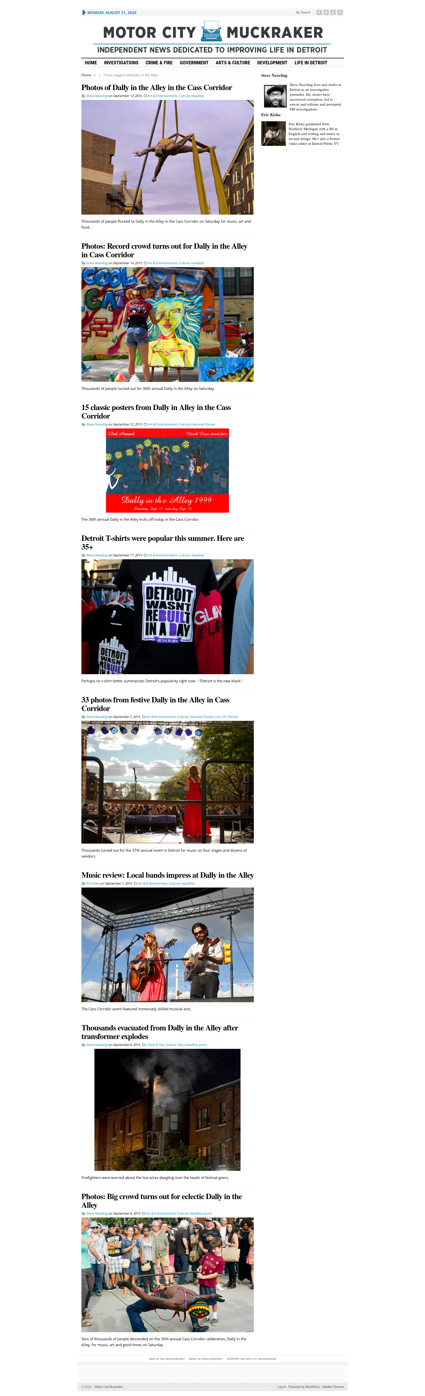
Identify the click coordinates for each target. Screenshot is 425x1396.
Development (272, 63)
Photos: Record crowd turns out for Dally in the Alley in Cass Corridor (164, 250)
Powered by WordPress (304, 1387)
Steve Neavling (274, 75)
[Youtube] (333, 12)
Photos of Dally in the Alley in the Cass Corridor (156, 87)
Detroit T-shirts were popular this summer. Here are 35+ (162, 542)
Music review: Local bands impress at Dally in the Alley (167, 874)
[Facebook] (319, 12)
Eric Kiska (271, 114)
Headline (197, 96)
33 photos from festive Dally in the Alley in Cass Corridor (155, 704)
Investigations (121, 63)
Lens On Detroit (226, 716)
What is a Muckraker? (206, 1358)
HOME (91, 63)
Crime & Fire (159, 63)
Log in (282, 1387)
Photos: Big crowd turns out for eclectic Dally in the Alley (161, 1200)
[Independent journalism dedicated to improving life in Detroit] (212, 37)
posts (203, 1044)
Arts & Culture (233, 63)
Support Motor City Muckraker (251, 1358)
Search (304, 12)
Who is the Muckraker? (167, 1358)
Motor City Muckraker (108, 1387)
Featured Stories (203, 424)
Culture (184, 96)
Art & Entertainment (162, 96)
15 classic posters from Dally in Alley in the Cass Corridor (156, 411)
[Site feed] (340, 12)
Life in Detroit (311, 63)
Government (194, 63)
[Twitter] (326, 12)
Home (86, 75)
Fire (180, 1044)
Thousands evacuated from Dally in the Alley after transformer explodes (159, 1032)
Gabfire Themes (333, 1387)
